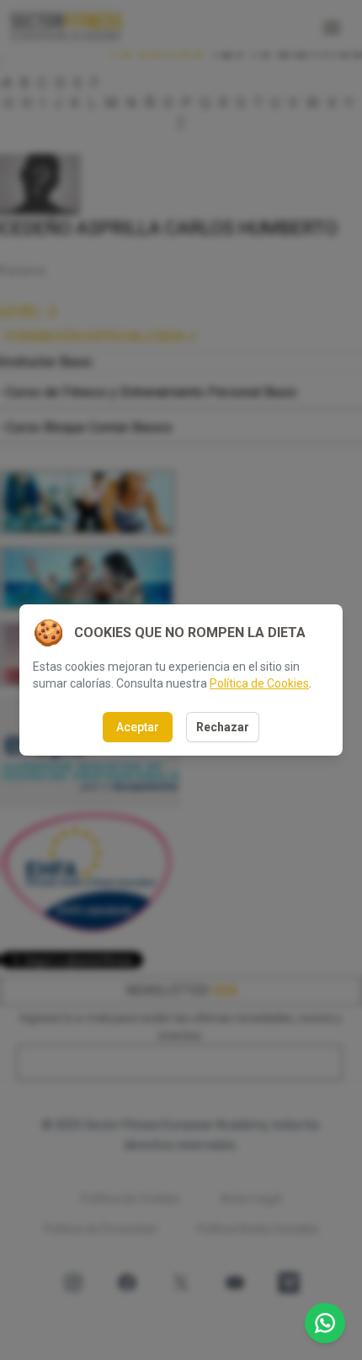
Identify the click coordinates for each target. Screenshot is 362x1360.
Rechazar (222, 727)
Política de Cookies (259, 683)
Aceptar (137, 727)
